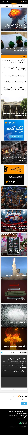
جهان (26, 400)
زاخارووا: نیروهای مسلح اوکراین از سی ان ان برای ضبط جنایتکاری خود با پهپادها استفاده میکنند (15, 362)
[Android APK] (22, 423)
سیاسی (17, 400)
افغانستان (22, 400)
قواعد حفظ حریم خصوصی (21, 413)
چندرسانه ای (24, 328)
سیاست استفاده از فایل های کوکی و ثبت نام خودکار (18, 416)
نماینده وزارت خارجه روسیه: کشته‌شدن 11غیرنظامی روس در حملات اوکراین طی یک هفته (15, 371)
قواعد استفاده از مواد (18, 412)
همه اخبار (24, 57)
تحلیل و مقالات (12, 400)
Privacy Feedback (23, 419)
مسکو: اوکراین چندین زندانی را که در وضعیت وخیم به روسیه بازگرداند (15, 366)
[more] (2, 29)
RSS (18, 419)
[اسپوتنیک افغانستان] (24, 2)
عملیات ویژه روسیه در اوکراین (17, 358)
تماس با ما (11, 411)
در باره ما (25, 412)
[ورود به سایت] (9, 1)
